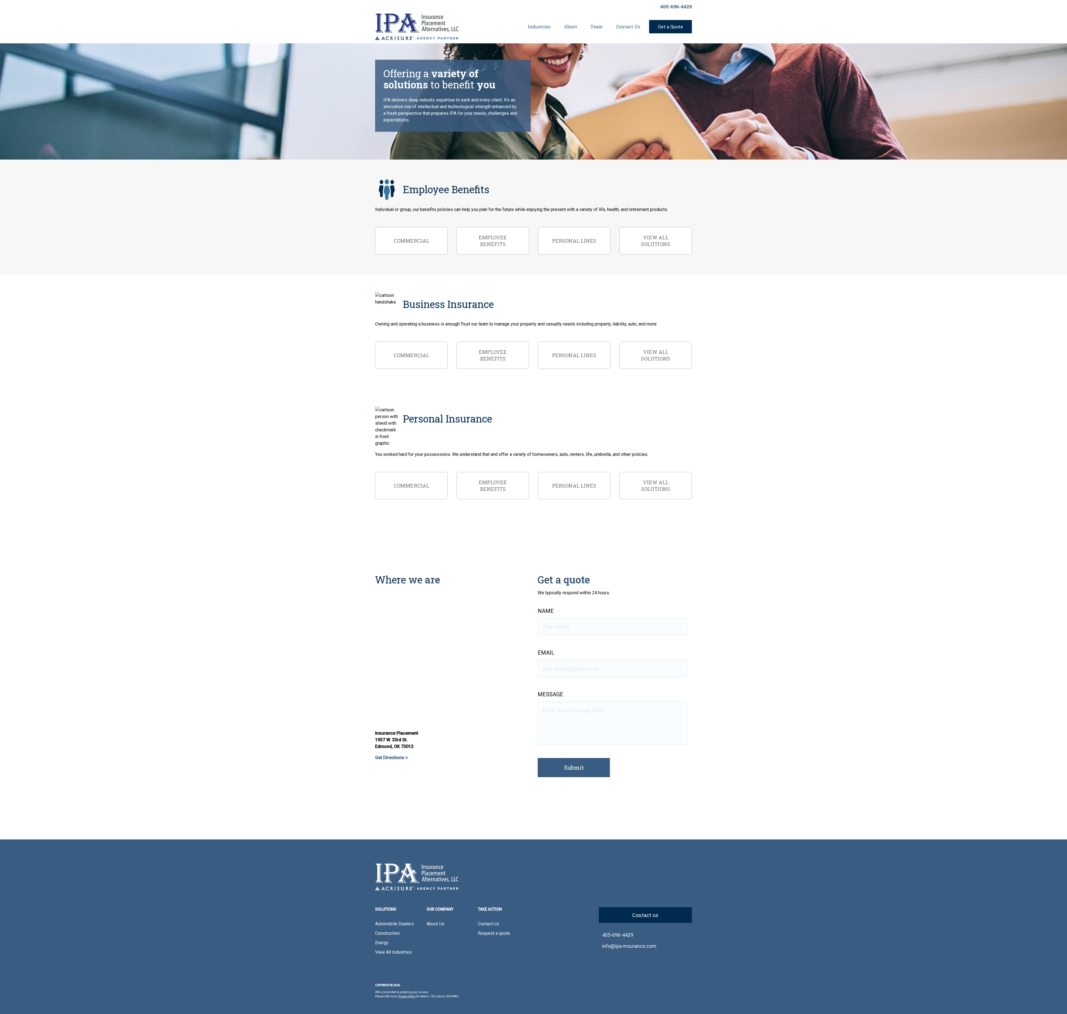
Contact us (645, 915)
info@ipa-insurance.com (629, 946)
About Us (435, 923)
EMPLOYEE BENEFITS (493, 240)
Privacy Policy (407, 996)
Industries (539, 26)
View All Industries (393, 952)
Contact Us (628, 26)
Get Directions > (391, 757)
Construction (387, 933)
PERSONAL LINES (574, 240)
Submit (574, 767)
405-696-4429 (676, 6)
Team (596, 26)
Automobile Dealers (394, 923)
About (570, 26)
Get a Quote (670, 26)
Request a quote (494, 933)
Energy (381, 942)
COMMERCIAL (411, 240)
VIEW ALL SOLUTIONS (655, 240)
